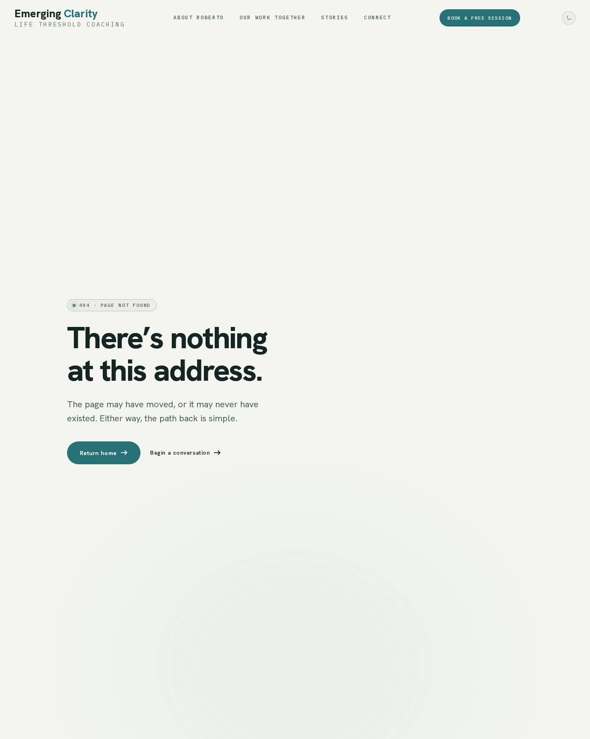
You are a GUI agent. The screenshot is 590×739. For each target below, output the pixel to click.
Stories (334, 17)
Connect (377, 17)
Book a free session (480, 18)
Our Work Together (272, 17)
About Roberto (198, 17)
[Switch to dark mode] (569, 18)
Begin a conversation (180, 452)
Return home (98, 453)
